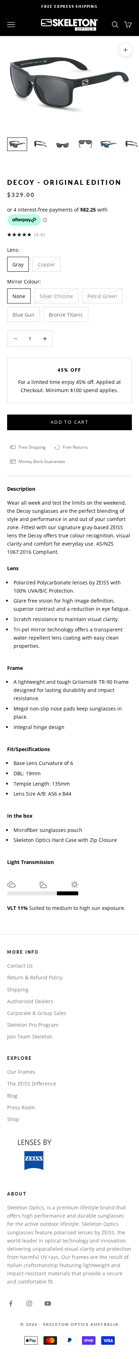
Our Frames (21, 1071)
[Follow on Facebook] (10, 1303)
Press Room (21, 1107)
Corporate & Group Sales (36, 1013)
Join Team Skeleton (29, 1036)
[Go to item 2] (40, 144)
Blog (12, 1095)
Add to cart (69, 422)
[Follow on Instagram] (29, 1303)
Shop (13, 1119)
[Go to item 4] (86, 144)
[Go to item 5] (108, 144)
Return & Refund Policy (34, 977)
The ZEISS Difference (31, 1083)
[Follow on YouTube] (47, 1303)
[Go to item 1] (17, 144)
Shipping (18, 989)
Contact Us (20, 965)
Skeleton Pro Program (32, 1024)
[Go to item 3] (63, 144)
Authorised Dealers (30, 1001)
